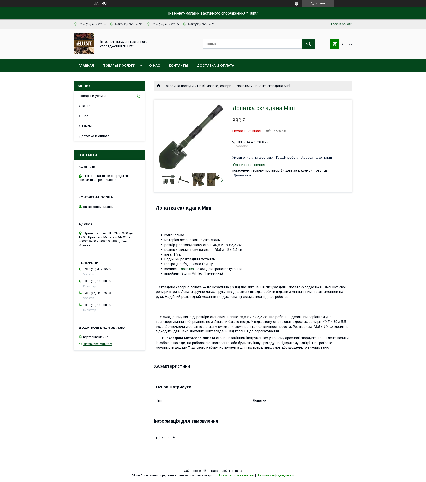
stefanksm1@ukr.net (97, 344)
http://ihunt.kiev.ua (95, 337)
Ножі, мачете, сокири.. (215, 86)
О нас (154, 65)
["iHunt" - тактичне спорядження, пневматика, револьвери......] (84, 53)
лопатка (187, 269)
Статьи (84, 106)
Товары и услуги (119, 65)
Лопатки (243, 86)
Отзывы (85, 126)
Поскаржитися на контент (236, 475)
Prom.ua (236, 471)
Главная (86, 65)
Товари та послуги (179, 86)
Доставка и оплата (215, 65)
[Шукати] (308, 44)
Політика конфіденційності (275, 475)
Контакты (178, 65)
